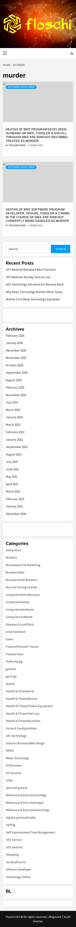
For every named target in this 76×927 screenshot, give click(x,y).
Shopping (12, 855)
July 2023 (12, 402)
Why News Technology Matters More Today (34, 292)
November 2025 (16, 358)
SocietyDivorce (16, 862)
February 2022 (15, 432)
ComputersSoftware (19, 617)
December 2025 (16, 350)
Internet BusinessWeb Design (25, 743)
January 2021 (14, 506)
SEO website (14, 847)
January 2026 (14, 343)
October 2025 (14, 365)
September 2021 (17, 447)
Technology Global (18, 877)
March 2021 (13, 491)
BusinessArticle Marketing (23, 565)
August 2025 (14, 380)
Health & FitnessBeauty (21, 699)
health (10, 684)
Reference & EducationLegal (25, 803)
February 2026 (15, 336)
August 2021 (14, 454)
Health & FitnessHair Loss (22, 714)
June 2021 (12, 469)
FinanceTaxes (15, 654)
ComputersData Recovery (23, 595)
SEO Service (14, 840)
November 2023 (16, 395)
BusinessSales (15, 572)
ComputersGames (18, 602)
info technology (16, 736)
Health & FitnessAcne (20, 691)
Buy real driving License (21, 587)
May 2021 (12, 477)
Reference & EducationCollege (26, 795)
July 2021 (12, 462)
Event (9, 639)
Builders (11, 557)
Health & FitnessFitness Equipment (29, 706)
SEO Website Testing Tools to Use (28, 277)
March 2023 (13, 410)
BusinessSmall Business (21, 580)
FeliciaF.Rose (17, 145)
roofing (10, 825)
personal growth (16, 788)
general (11, 669)
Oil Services (13, 773)
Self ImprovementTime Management (30, 832)
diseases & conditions (20, 624)
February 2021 (15, 499)
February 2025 (15, 387)
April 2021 (12, 484)
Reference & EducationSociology (27, 810)
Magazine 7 (56, 917)
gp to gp (11, 676)
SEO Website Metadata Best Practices (31, 270)
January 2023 (14, 417)
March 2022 (13, 425)
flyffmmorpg (14, 661)
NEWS (10, 751)
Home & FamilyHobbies (21, 728)
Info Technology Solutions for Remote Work (35, 284)
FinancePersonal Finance (22, 647)
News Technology (17, 758)
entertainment (15, 632)
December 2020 (16, 514)
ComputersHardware (20, 610)
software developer (21, 87)
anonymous (13, 550)
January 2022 (14, 440)
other (9, 780)
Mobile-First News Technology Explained (33, 299)
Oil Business (14, 765)
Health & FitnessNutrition (23, 721)
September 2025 (17, 373)
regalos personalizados (21, 818)
